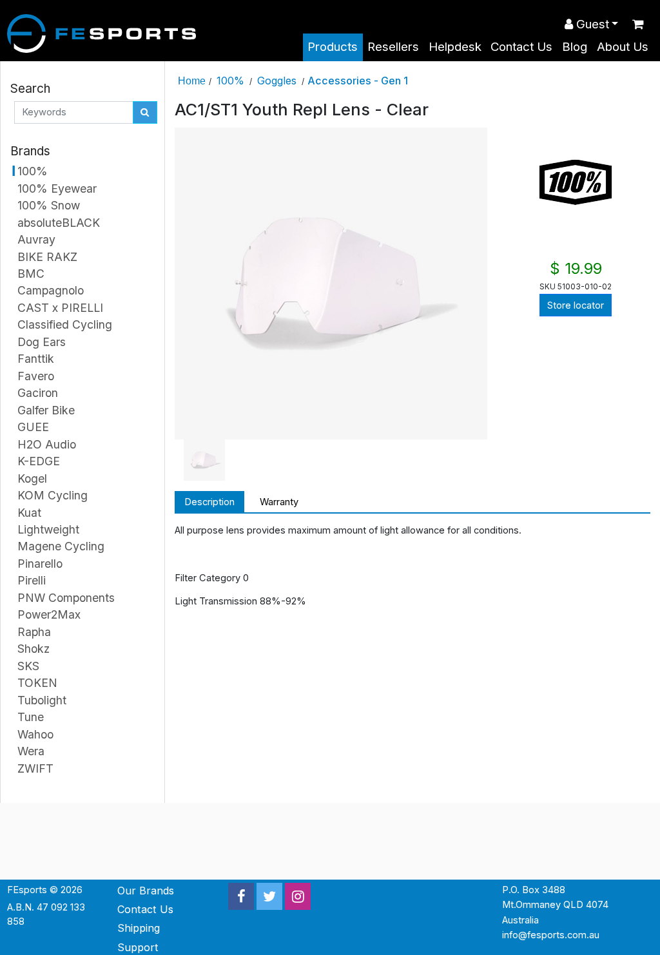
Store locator (575, 305)
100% (230, 80)
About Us (622, 46)
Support (138, 947)
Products (332, 46)
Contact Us (521, 46)
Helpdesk (455, 46)
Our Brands (145, 890)
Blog (574, 46)
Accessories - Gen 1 (357, 80)
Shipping (138, 927)
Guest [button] (591, 24)
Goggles (276, 80)
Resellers (393, 46)
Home (192, 80)
